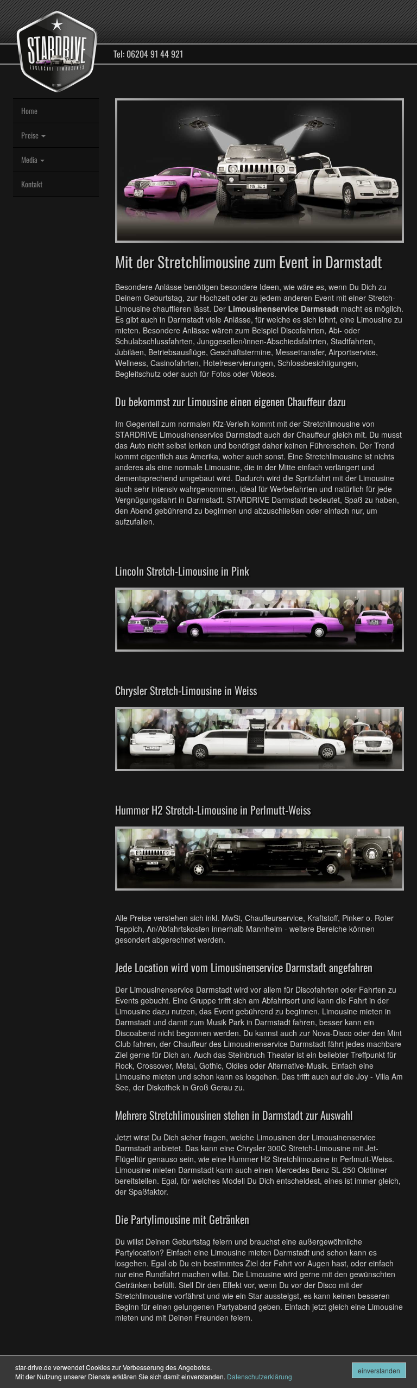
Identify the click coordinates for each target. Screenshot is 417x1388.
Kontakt (31, 184)
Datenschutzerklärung (259, 1376)
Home (29, 110)
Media (30, 159)
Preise (30, 135)
